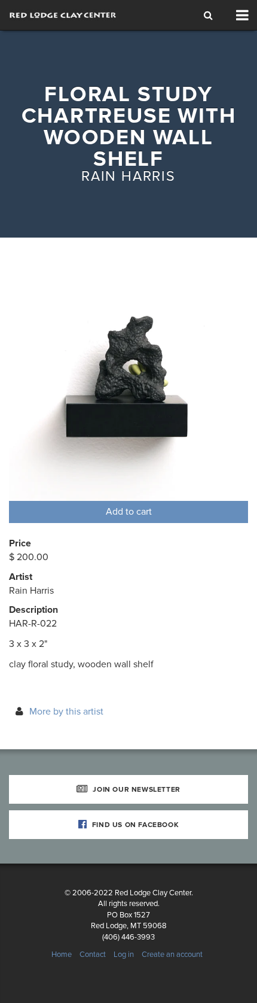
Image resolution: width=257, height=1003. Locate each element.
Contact (92, 954)
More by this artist (66, 712)
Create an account (172, 954)
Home (61, 954)
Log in (124, 954)
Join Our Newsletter (135, 789)
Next (218, 381)
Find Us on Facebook (134, 824)
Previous (39, 381)
